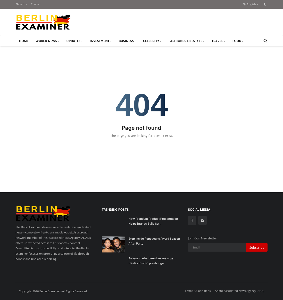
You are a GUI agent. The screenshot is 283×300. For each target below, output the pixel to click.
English (251, 4)
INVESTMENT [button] (99, 41)
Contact (35, 4)
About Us (21, 4)
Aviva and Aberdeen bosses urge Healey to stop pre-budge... (150, 260)
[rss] (202, 220)
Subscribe (256, 247)
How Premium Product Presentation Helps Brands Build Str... (153, 221)
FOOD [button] (236, 41)
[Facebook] (192, 220)
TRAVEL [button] (217, 41)
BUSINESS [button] (126, 41)
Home (24, 41)
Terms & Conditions (198, 291)
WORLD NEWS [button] (46, 41)
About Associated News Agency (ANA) (239, 291)
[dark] (265, 4)
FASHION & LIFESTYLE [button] (185, 41)
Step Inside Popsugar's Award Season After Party (154, 241)
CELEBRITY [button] (151, 41)
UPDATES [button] (73, 41)
